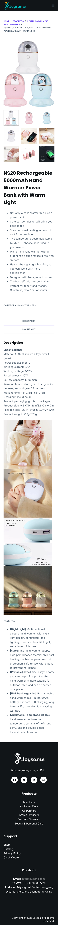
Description (28, 321)
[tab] (29, 321)
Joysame (38, 917)
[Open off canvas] (53, 5)
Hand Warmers (26, 305)
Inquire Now (28, 329)
